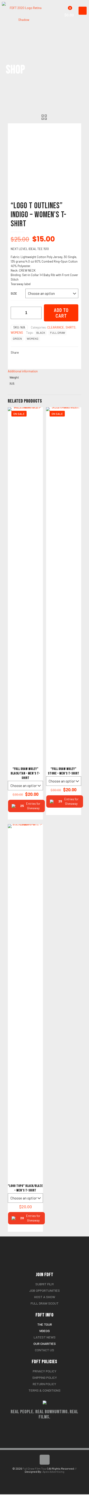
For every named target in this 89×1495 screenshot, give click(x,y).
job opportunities (44, 1290)
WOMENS (17, 332)
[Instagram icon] (47, 1477)
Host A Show (44, 1297)
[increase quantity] (36, 313)
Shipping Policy (44, 1377)
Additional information (23, 371)
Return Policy (44, 1384)
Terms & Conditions (44, 1390)
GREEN (17, 338)
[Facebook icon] (42, 1477)
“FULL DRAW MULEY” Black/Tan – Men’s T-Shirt (25, 773)
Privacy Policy (44, 1371)
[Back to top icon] (45, 1460)
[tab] (44, 371)
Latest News (45, 1337)
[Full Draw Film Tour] (25, 6)
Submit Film (44, 1284)
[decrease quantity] (16, 313)
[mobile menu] (83, 11)
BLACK (40, 332)
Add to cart (61, 313)
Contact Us (44, 1350)
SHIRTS (70, 327)
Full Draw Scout (45, 1303)
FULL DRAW (57, 332)
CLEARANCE (55, 327)
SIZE (14, 293)
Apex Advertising (53, 1471)
